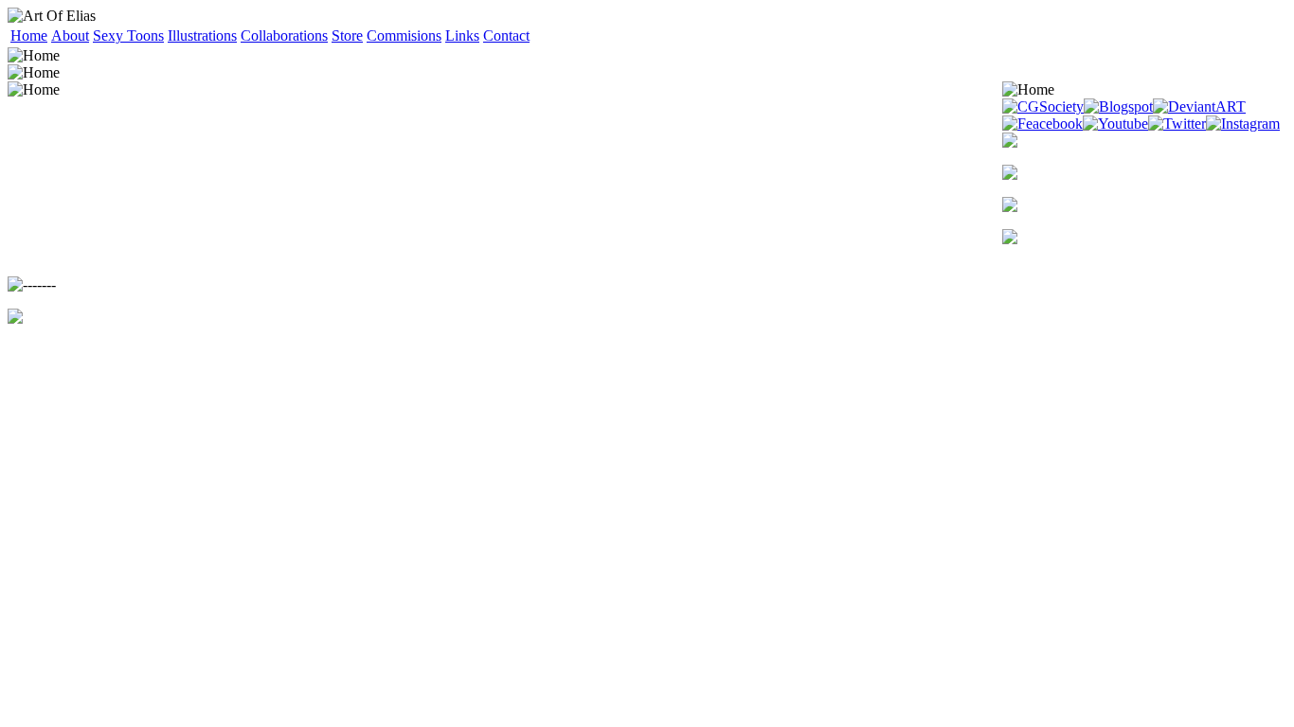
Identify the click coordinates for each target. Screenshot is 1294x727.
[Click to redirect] (1144, 140)
